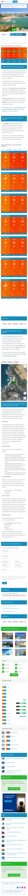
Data (18, 890)
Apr (13, 595)
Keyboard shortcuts (9, 400)
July (7, 706)
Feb (7, 595)
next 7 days (19, 107)
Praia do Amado (13, 732)
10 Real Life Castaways (11, 836)
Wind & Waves (9, 149)
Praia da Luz (13, 740)
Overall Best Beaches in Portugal (8, 605)
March (7, 693)
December (8, 723)
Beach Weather (10, 890)
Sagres (21, 323)
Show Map (4, 362)
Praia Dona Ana (13, 749)
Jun (2, 49)
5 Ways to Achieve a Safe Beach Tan (14, 849)
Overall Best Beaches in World (8, 611)
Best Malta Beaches (10, 766)
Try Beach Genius (14, 788)
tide (15, 109)
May (16, 595)
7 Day (3, 149)
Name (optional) (5, 550)
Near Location (19, 34)
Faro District (6, 6)
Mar (10, 595)
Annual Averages (5, 684)
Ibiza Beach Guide (10, 762)
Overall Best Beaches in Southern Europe (10, 608)
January (7, 687)
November (8, 720)
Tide (15, 149)
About (15, 890)
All (24, 34)
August (7, 710)
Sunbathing (4, 565)
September (8, 713)
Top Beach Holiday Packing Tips (13, 832)
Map (14, 29)
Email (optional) (5, 556)
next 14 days (8, 336)
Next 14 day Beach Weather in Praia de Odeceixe (12, 331)
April (7, 697)
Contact (21, 890)
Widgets (11, 892)
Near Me (12, 34)
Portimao (15, 323)
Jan (3, 595)
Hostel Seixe (8, 491)
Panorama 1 (10, 362)
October (8, 716)
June (7, 703)
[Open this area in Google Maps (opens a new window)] (3, 400)
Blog (3, 815)
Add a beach (18, 892)
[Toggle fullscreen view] (25, 366)
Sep (19, 49)
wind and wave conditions (10, 356)
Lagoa (4, 323)
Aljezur (12, 6)
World (3, 5)
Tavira (9, 323)
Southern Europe (9, 5)
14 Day (20, 149)
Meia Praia (12, 736)
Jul (8, 49)
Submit (4, 582)
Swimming (17, 561)
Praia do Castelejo (14, 744)
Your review (4, 569)
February (8, 690)
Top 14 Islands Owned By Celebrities (14, 844)
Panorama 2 (16, 362)
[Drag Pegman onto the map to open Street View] (25, 398)
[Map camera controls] (25, 393)
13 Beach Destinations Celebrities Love (15, 857)
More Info (14, 674)
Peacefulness (18, 565)
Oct (25, 49)
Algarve (22, 5)
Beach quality (5, 561)
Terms (26, 400)
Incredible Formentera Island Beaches (15, 758)
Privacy (6, 892)
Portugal (16, 5)
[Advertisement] (14, 308)
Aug (14, 49)
